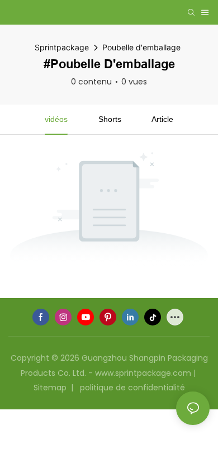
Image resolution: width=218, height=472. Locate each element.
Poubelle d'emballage (141, 47)
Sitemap (51, 387)
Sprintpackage (62, 47)
